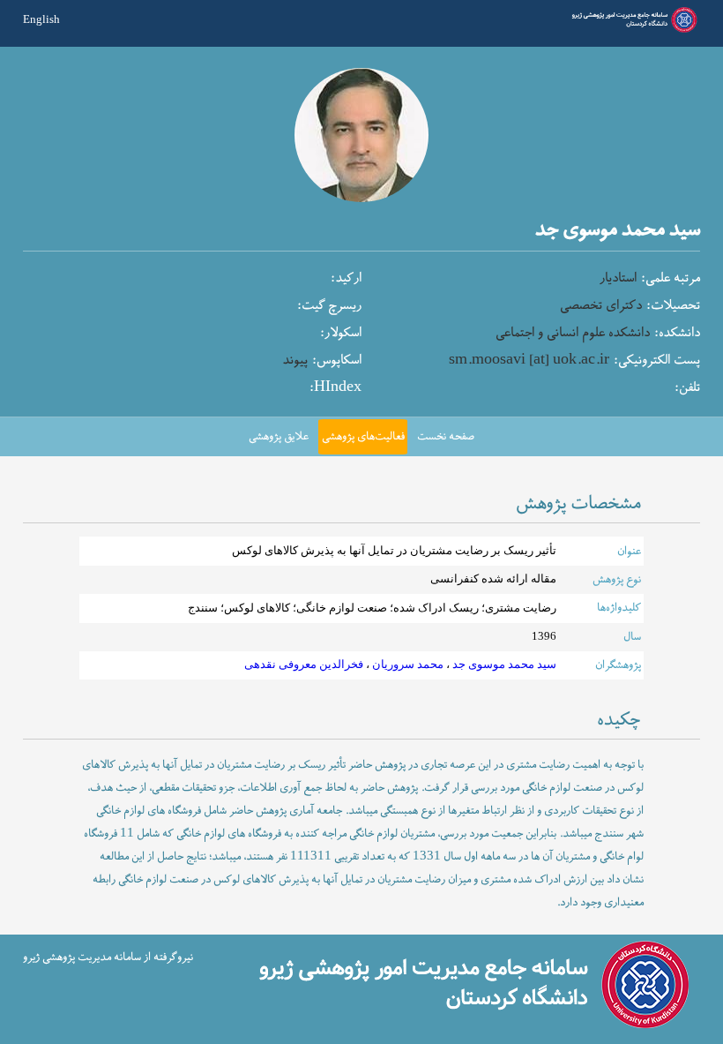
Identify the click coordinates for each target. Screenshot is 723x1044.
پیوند (295, 360)
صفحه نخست (445, 436)
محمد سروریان (406, 664)
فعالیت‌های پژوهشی (363, 436)
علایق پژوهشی (279, 436)
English (41, 19)
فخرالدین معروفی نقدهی (303, 664)
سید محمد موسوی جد (503, 664)
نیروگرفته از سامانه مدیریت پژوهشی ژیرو (108, 957)
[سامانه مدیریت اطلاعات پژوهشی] (632, 30)
